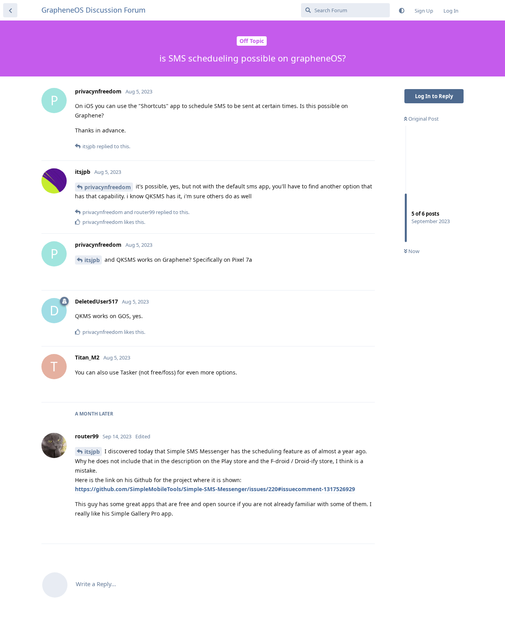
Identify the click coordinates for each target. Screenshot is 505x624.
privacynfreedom (107, 187)
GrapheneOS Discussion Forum (93, 10)
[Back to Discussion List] (10, 10)
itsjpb (92, 260)
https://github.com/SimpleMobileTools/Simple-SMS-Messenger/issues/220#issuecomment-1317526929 (215, 489)
